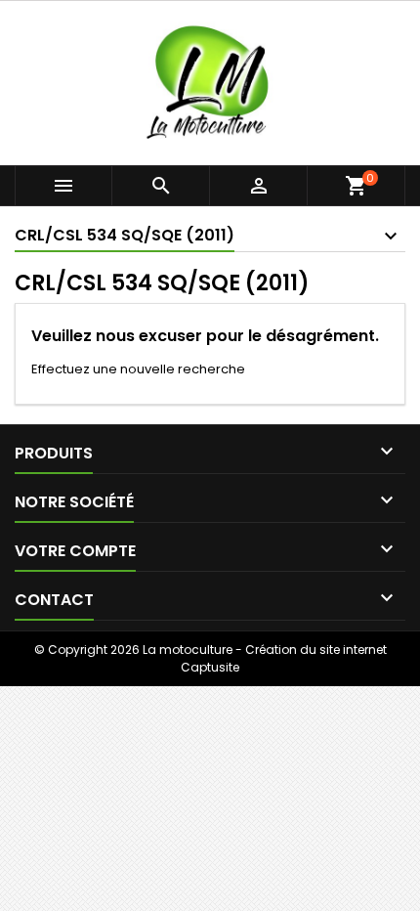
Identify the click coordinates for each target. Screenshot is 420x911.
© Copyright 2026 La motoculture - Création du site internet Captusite (210, 658)
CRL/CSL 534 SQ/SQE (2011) (124, 235)
